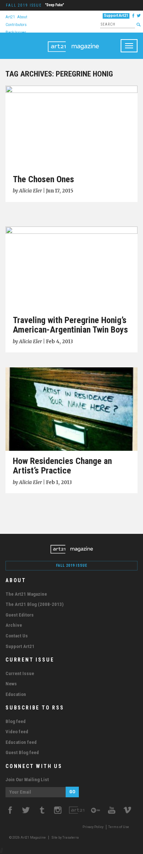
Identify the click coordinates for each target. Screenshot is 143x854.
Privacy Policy (92, 827)
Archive (14, 625)
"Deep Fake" (54, 5)
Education (16, 694)
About (22, 16)
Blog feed (16, 721)
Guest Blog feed (22, 752)
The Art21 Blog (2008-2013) (34, 604)
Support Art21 (116, 16)
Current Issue (20, 673)
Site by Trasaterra (65, 837)
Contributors (16, 24)
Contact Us (17, 635)
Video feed (17, 731)
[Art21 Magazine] (73, 42)
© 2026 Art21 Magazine (28, 837)
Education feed (21, 742)
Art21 (10, 16)
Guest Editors (20, 615)
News (11, 683)
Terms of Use (118, 827)
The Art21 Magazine (26, 594)
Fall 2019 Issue (24, 5)
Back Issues (16, 32)
